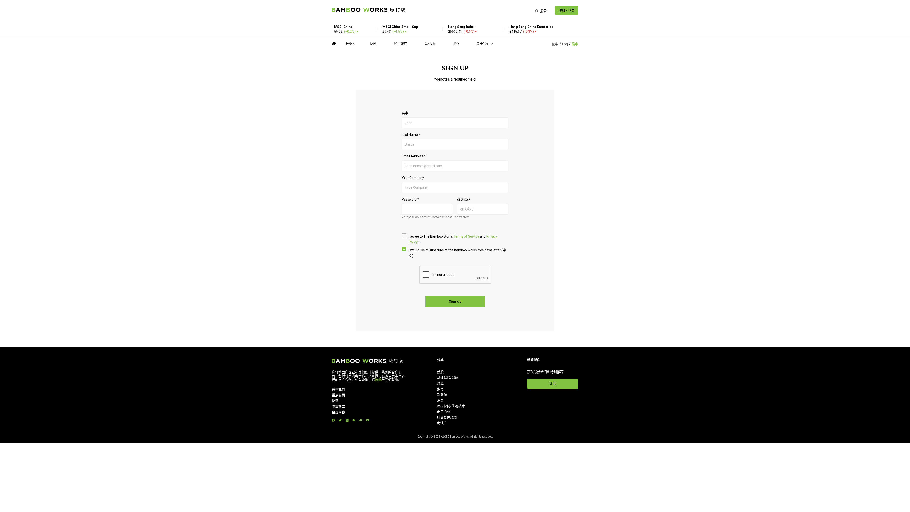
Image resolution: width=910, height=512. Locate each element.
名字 (405, 113)
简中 (575, 44)
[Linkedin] (347, 420)
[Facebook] (333, 420)
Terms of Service (466, 236)
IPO (456, 44)
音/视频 (430, 44)
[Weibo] (360, 420)
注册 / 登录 (567, 10)
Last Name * (411, 135)
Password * (410, 199)
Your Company (413, 178)
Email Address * (414, 156)
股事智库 (400, 44)
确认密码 (463, 199)
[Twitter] (340, 420)
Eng (565, 44)
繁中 (555, 44)
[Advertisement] (470, 10)
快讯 (373, 44)
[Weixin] (353, 420)
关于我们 (483, 44)
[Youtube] (367, 420)
